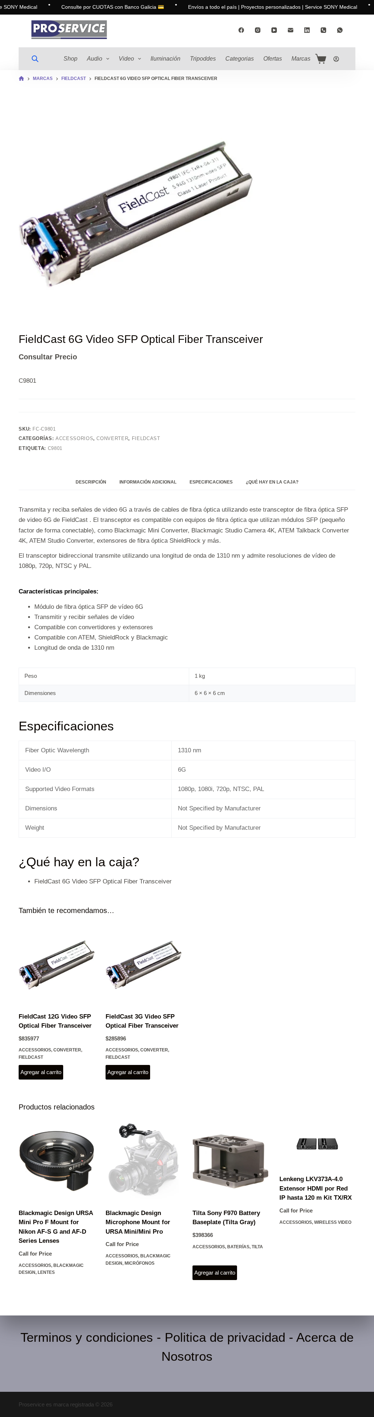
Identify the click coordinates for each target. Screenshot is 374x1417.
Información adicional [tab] (147, 482)
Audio (94, 59)
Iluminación (165, 59)
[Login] (336, 59)
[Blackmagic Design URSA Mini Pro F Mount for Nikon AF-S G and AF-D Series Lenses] (57, 1161)
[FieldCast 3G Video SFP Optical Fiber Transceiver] (144, 965)
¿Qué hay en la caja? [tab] (272, 482)
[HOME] (21, 78)
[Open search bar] (35, 59)
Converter (112, 438)
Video (126, 59)
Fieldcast (146, 438)
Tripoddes (203, 59)
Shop (70, 59)
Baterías (238, 1246)
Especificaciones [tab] (211, 482)
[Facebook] (241, 30)
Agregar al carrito (40, 1072)
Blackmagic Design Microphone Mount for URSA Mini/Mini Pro (138, 1222)
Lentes (46, 1272)
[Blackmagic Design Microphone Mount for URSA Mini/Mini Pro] (144, 1161)
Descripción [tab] (91, 482)
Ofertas (272, 59)
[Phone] (323, 30)
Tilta (257, 1246)
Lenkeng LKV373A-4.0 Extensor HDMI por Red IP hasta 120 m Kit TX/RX (315, 1188)
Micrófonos (139, 1263)
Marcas (300, 59)
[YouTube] (274, 30)
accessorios (74, 438)
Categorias (239, 59)
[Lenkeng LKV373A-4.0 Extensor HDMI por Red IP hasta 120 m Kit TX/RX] (317, 1144)
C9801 (55, 448)
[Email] (290, 30)
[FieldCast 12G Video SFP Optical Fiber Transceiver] (57, 965)
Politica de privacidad (225, 1337)
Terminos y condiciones (86, 1337)
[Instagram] (257, 30)
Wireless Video (332, 1222)
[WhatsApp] (340, 30)
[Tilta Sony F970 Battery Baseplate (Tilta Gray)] (230, 1161)
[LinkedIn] (307, 30)
